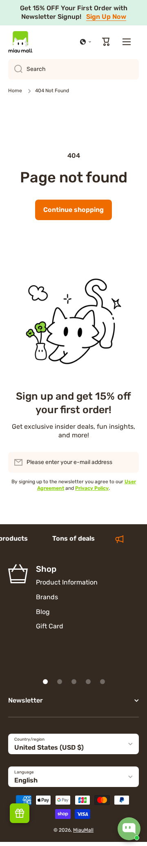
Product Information (67, 582)
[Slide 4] (88, 681)
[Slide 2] (59, 681)
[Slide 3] (73, 681)
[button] (86, 42)
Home (15, 90)
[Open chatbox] (129, 828)
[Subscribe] (128, 462)
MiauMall (83, 830)
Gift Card (49, 626)
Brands (47, 597)
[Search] (15, 69)
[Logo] (20, 42)
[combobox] (73, 69)
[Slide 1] (45, 681)
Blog (43, 612)
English (26, 780)
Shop (46, 569)
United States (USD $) (49, 747)
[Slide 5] (102, 681)
